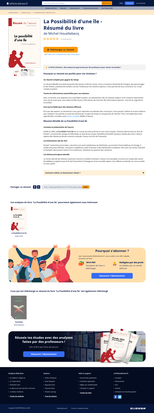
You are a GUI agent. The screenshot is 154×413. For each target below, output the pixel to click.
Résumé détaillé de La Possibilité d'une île (65, 121)
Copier (85, 187)
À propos (118, 378)
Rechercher (107, 3)
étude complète (73, 116)
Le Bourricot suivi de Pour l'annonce (22, 388)
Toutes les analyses (17, 396)
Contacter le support (87, 388)
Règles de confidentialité (88, 385)
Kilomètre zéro (15, 385)
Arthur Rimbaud (50, 378)
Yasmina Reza (50, 388)
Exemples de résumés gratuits (125, 392)
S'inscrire (129, 3)
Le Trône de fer (15, 381)
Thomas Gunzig (50, 392)
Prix (121, 3)
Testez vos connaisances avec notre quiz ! (63, 54)
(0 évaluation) (66, 39)
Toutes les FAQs (86, 393)
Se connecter (140, 3)
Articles (117, 388)
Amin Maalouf (50, 381)
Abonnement (119, 381)
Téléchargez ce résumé (61, 49)
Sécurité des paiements (88, 378)
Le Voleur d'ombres (16, 392)
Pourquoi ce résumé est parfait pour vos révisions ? (70, 73)
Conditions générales (87, 381)
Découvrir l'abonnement (112, 275)
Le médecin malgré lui (17, 378)
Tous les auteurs (51, 396)
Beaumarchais (50, 385)
